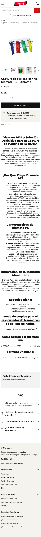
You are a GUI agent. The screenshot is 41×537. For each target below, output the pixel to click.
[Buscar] (37, 10)
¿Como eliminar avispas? (10, 523)
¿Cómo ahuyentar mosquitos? (12, 516)
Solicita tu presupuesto (9, 499)
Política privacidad (7, 477)
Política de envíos (7, 481)
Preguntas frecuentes (9, 484)
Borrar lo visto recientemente (14, 379)
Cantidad (4, 93)
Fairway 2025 (6, 506)
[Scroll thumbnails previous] (3, 70)
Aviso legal (5, 474)
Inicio (3, 21)
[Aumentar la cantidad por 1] (21, 98)
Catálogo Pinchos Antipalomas (12, 502)
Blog (2, 488)
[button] (5, 70)
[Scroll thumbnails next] (38, 70)
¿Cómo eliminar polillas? (10, 520)
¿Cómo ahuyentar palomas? (11, 527)
